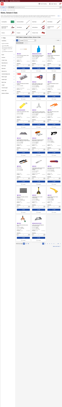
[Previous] (55, 40)
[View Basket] (60, 4)
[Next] (60, 40)
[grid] (17, 40)
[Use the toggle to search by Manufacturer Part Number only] (13, 7)
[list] (19, 40)
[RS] (2, 4)
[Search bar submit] (60, 7)
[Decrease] (18, 65)
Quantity (18, 63)
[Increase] (29, 65)
